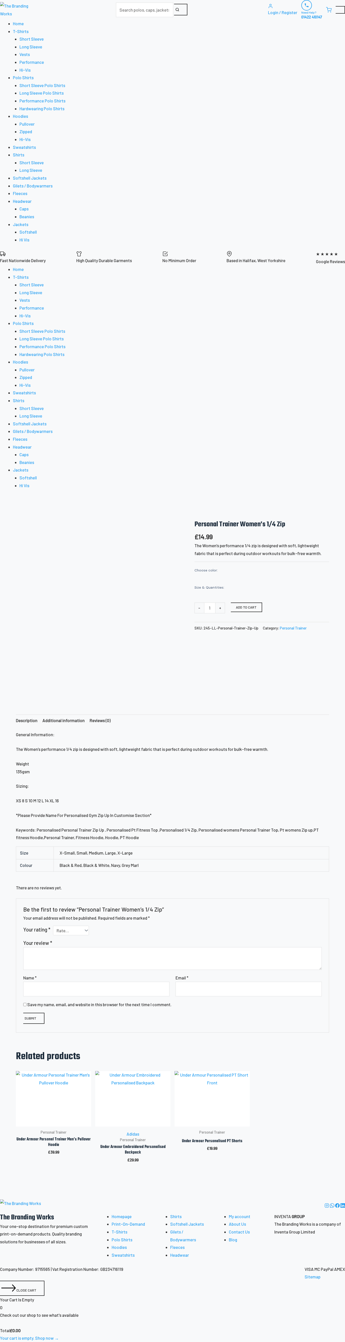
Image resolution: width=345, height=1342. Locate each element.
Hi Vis (24, 239)
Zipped (25, 131)
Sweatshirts (24, 147)
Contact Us (239, 1231)
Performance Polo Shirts (42, 100)
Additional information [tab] (63, 720)
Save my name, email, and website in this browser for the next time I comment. (99, 1004)
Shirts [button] (18, 154)
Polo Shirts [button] (23, 77)
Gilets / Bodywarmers (33, 185)
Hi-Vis (25, 69)
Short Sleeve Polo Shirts (42, 85)
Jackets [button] (20, 224)
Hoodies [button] (20, 116)
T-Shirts (119, 1231)
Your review (37, 943)
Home (18, 23)
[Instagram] (327, 1206)
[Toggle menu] (340, 10)
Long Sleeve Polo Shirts (41, 92)
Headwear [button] (22, 201)
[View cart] (329, 10)
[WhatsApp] (332, 1206)
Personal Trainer (293, 628)
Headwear (179, 1254)
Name (30, 977)
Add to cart (246, 607)
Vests (24, 54)
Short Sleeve (31, 38)
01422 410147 (311, 17)
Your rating (36, 929)
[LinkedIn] (342, 1206)
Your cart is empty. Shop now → (29, 1337)
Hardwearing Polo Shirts (41, 108)
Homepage (122, 1216)
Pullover (27, 123)
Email (182, 977)
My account (239, 1216)
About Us (237, 1223)
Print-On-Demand (128, 1223)
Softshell (28, 231)
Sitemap (313, 1276)
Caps (24, 208)
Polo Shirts (122, 1239)
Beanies (26, 216)
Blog (233, 1239)
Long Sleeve (30, 46)
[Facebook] (337, 1206)
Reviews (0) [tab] (100, 720)
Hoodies (119, 1247)
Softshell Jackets (29, 177)
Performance (31, 62)
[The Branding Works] (20, 1206)
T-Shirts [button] (21, 31)
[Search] (180, 9)
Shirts (176, 1216)
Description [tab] (26, 720)
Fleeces (20, 193)
